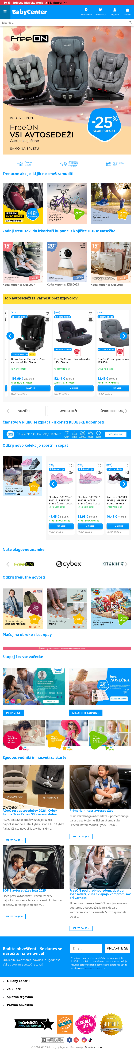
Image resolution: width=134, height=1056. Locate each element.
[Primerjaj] (40, 320)
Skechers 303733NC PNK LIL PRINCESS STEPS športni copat (60, 500)
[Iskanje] (130, 23)
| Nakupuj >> (57, 3)
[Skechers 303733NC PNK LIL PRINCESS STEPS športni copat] (61, 478)
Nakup (23, 388)
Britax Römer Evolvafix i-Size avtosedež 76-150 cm (21, 361)
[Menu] (5, 12)
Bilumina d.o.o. (93, 1047)
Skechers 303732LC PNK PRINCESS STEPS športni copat (89, 500)
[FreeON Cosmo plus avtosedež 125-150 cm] (67, 333)
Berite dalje (14, 840)
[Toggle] (3, 981)
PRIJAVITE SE (117, 948)
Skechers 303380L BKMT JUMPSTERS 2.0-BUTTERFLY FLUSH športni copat (118, 502)
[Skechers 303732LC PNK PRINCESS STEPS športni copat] (90, 478)
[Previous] (8, 90)
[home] (29, 12)
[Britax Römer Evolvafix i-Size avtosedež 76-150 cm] (24, 333)
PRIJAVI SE (13, 713)
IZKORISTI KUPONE (85, 713)
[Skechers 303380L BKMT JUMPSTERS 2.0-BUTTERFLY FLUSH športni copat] (119, 478)
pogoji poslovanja (94, 968)
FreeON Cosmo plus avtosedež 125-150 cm (65, 361)
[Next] (125, 90)
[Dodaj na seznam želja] (40, 313)
